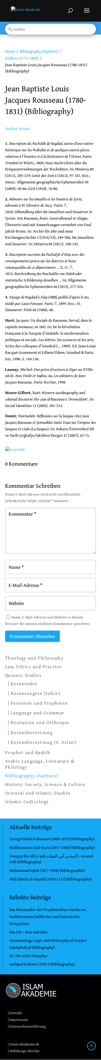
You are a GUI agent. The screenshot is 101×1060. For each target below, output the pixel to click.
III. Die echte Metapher (28, 955)
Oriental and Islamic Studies (38, 793)
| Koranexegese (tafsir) (34, 693)
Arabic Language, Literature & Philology (39, 764)
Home (10, 51)
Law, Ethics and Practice (33, 666)
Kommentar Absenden (32, 636)
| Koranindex (23, 683)
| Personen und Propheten (38, 702)
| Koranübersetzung (30, 732)
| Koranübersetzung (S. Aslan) (42, 742)
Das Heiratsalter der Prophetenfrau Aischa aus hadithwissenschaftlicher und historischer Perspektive (47, 916)
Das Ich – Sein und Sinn (28, 932)
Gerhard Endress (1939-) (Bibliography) (42, 964)
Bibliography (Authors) (39, 51)
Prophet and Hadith (28, 752)
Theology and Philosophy (34, 658)
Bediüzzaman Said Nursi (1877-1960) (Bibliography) (52, 847)
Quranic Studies (23, 675)
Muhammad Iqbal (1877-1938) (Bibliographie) (47, 870)
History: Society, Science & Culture (45, 784)
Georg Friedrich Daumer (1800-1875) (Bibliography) (52, 839)
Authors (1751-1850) (22, 58)
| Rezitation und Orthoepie (38, 722)
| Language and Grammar (36, 712)
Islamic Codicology (27, 802)
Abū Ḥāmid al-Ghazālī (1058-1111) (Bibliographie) (50, 879)
